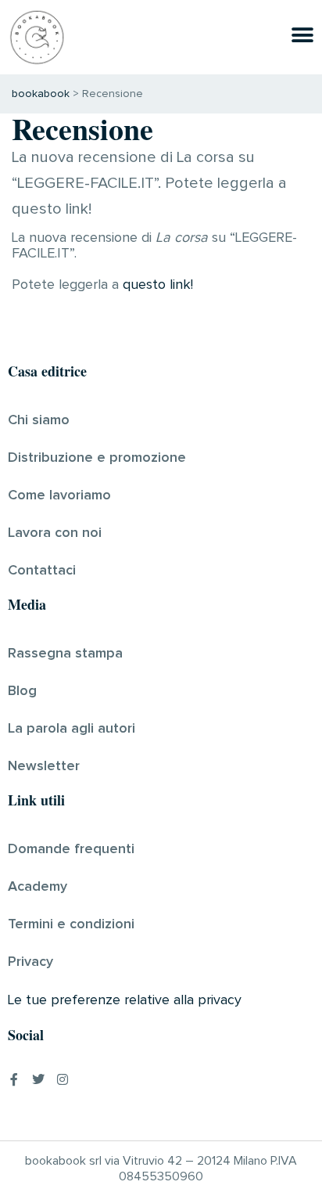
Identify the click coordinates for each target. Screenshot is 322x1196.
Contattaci (42, 571)
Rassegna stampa (65, 654)
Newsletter (44, 766)
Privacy (30, 962)
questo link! (158, 285)
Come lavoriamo (59, 495)
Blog (22, 691)
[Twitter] (38, 1079)
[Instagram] (62, 1079)
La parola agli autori (71, 729)
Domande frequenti (71, 849)
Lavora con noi (55, 533)
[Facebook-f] (14, 1079)
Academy (37, 887)
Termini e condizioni (71, 924)
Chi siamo (39, 420)
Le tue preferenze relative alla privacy (125, 1000)
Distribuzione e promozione (97, 458)
